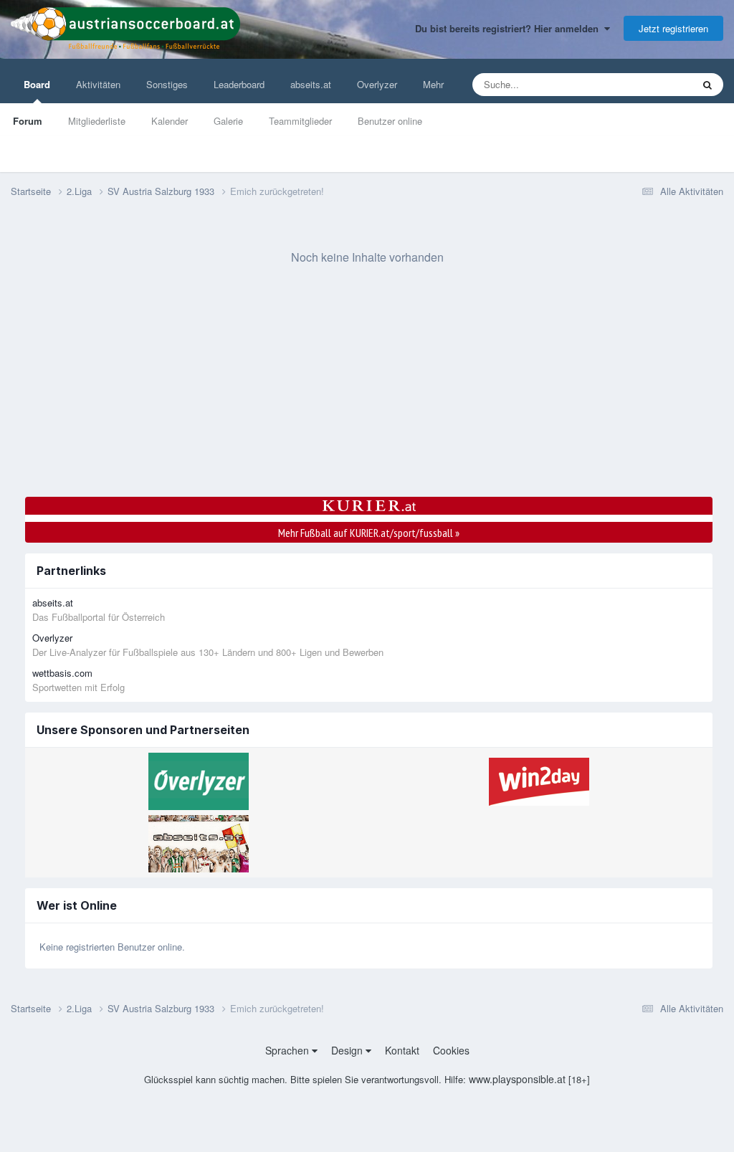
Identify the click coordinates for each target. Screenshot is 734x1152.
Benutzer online (390, 121)
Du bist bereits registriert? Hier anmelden (509, 28)
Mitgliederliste (96, 121)
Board (37, 84)
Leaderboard (239, 84)
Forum (27, 121)
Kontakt (402, 1050)
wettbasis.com (62, 673)
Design (348, 1050)
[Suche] (707, 84)
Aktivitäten (98, 84)
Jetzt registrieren (673, 28)
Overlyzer (377, 84)
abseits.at (310, 84)
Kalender (169, 121)
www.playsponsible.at (517, 1079)
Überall (658, 84)
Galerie (228, 121)
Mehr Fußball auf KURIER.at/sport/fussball (368, 532)
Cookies (451, 1050)
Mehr (433, 84)
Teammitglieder (300, 121)
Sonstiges (167, 84)
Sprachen (288, 1050)
